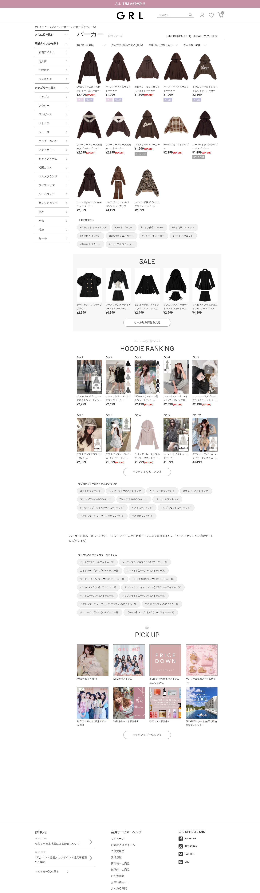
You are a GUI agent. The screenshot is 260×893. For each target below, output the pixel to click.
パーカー (63, 26)
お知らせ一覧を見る (47, 871)
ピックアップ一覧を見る (147, 734)
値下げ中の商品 (120, 869)
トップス (51, 26)
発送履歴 (116, 857)
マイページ (117, 838)
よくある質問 (119, 888)
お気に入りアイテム (123, 844)
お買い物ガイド (120, 882)
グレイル (39, 26)
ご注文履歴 (117, 851)
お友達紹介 (117, 875)
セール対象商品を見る (147, 322)
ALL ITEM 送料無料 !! (130, 4)
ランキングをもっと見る (147, 471)
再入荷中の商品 (120, 863)
